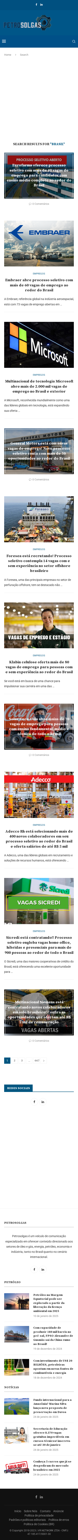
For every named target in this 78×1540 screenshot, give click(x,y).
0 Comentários (40, 203)
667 (37, 1060)
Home (7, 54)
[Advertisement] (39, 99)
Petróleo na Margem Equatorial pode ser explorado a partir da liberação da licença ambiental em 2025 (48, 1303)
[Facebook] (36, 4)
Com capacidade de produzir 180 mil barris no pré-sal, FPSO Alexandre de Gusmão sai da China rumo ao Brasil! (53, 1336)
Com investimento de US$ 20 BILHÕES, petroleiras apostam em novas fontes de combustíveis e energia (53, 1367)
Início (17, 1511)
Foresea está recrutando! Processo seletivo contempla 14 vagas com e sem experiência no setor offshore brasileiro (39, 563)
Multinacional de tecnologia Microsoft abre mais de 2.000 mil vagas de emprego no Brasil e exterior (39, 386)
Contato (45, 1511)
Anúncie (58, 1511)
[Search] (74, 41)
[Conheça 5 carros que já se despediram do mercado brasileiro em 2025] (16, 1468)
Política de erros (58, 1519)
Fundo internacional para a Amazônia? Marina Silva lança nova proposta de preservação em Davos (52, 1406)
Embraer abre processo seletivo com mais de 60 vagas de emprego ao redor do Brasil (39, 285)
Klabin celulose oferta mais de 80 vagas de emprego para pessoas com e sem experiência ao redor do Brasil (39, 667)
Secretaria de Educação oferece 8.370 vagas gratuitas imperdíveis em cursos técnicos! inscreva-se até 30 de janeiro (52, 1437)
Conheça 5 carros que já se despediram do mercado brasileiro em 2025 (52, 1466)
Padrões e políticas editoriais (27, 1519)
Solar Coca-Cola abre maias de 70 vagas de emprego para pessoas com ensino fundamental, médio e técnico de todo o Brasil (39, 726)
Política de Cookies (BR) (39, 1524)
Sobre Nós (30, 1511)
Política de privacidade (39, 1515)
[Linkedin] (41, 4)
